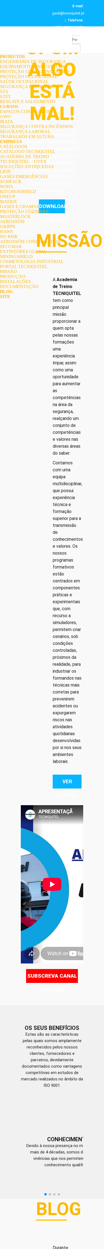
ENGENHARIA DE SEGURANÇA (33, 61)
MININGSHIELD (16, 256)
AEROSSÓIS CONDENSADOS (30, 241)
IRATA (6, 121)
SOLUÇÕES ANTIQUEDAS (27, 166)
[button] (45, 1207)
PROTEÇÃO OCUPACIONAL (29, 76)
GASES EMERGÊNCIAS (24, 176)
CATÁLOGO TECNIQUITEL (27, 151)
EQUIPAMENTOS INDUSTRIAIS (32, 66)
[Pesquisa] (76, 48)
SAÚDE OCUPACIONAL (24, 81)
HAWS (6, 231)
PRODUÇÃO (12, 276)
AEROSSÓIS (12, 221)
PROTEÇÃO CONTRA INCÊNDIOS (34, 71)
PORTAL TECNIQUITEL (24, 266)
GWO (5, 116)
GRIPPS (7, 226)
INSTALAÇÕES (15, 281)
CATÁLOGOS (13, 146)
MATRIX (8, 201)
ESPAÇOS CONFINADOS (25, 111)
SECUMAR (11, 246)
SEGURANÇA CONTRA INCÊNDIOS (36, 126)
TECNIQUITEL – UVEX (23, 161)
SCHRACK (11, 181)
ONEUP (7, 196)
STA (4, 91)
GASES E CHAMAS (19, 206)
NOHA (6, 186)
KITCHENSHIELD (18, 191)
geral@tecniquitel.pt (68, 13)
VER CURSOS (67, 783)
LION (5, 171)
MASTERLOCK (15, 216)
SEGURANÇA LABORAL (25, 131)
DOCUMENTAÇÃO (19, 286)
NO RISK (9, 236)
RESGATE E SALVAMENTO (27, 101)
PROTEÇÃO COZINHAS (24, 211)
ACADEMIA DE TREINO (24, 156)
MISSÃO (8, 271)
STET (5, 96)
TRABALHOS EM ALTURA (27, 136)
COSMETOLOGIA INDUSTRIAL (32, 261)
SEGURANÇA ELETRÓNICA (28, 86)
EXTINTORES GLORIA (23, 251)
